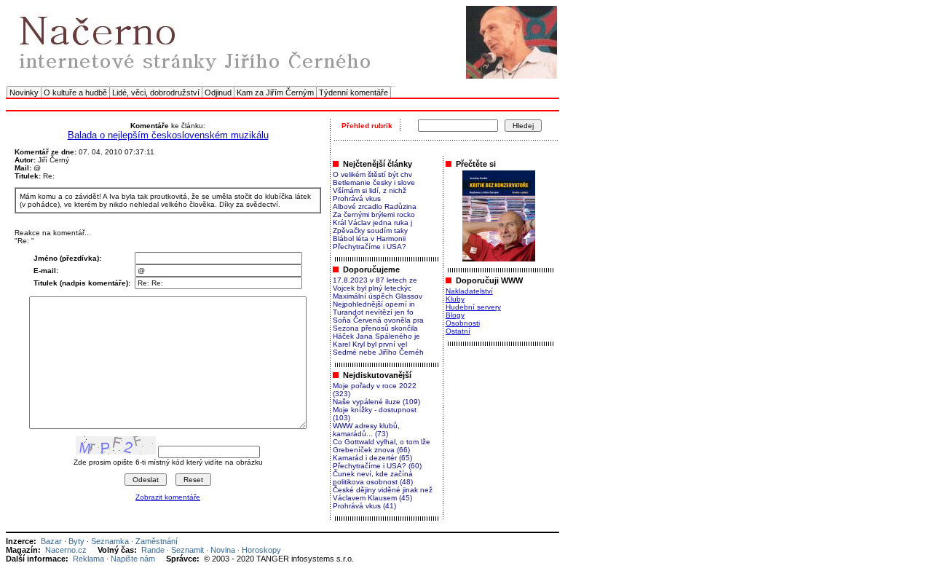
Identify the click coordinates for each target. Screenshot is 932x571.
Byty (76, 541)
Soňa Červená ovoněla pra (378, 320)
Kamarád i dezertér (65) (372, 458)
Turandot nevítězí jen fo (373, 312)
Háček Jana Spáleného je (376, 336)
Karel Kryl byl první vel (370, 344)
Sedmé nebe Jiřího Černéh (378, 352)
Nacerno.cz (66, 550)
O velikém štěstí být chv (372, 174)
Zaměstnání (156, 541)
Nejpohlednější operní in (374, 304)
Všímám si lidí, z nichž (369, 190)
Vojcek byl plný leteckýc (372, 288)
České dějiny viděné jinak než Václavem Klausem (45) (383, 494)
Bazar (51, 541)
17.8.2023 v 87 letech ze (375, 280)
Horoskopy (261, 550)
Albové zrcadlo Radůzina (374, 206)
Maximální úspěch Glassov (377, 296)
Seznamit (187, 550)
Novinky (24, 92)
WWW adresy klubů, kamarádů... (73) (366, 430)
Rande (153, 550)
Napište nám (133, 558)
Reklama (88, 558)
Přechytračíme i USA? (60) (377, 466)
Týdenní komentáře (353, 92)
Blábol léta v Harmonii (369, 239)
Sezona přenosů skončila (375, 328)
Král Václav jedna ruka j (372, 222)
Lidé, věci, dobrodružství (156, 92)
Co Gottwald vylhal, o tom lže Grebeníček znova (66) (381, 446)
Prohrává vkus (357, 198)
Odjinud (218, 92)
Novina (222, 550)
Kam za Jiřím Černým (275, 92)
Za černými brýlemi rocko (374, 214)
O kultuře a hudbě (75, 92)
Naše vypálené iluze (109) (376, 402)
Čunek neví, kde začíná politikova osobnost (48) (373, 478)
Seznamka (110, 541)
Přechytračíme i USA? (369, 247)
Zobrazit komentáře (167, 497)
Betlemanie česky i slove (374, 182)
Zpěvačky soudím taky (370, 231)
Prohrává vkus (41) (364, 506)
